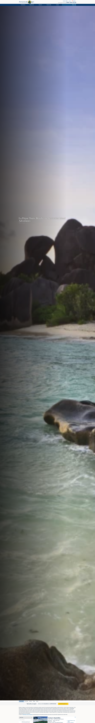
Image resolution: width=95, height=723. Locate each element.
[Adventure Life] (26, 2)
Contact (57, 4)
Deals (37, 701)
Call (53, 703)
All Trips (26, 701)
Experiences (31, 4)
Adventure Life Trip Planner (28, 714)
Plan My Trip (49, 4)
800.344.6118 (71, 2)
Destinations (23, 4)
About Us (40, 4)
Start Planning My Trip (63, 703)
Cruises (30, 701)
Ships (34, 701)
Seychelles (21, 701)
